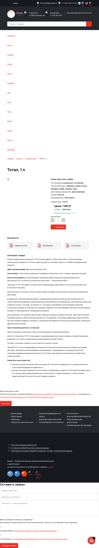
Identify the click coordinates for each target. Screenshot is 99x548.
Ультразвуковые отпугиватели (51, 422)
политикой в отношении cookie (41, 397)
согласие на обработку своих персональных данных (35, 531)
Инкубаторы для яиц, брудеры (79, 425)
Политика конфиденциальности (24, 445)
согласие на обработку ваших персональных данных (55, 394)
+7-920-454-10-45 (69, 3)
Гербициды (15, 419)
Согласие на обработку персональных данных (30, 448)
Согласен (6, 403)
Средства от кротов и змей (22, 422)
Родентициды (16, 416)
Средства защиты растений (50, 419)
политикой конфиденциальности (13, 397)
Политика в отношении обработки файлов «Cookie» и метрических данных (41, 451)
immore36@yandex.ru (48, 3)
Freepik (50, 467)
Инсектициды (16, 413)
